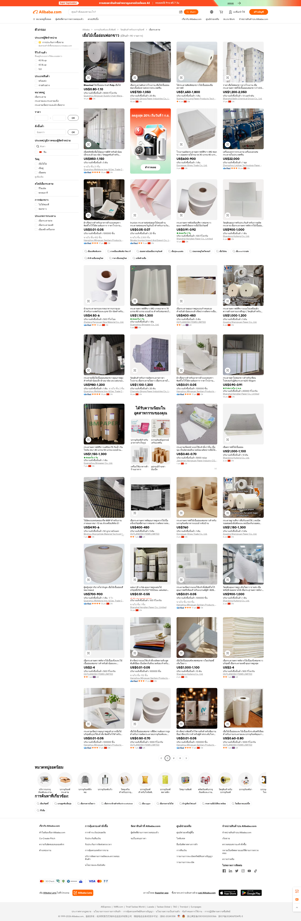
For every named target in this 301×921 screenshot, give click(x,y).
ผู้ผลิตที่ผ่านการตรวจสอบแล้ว (145, 832)
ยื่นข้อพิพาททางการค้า (187, 844)
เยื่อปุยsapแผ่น (177, 251)
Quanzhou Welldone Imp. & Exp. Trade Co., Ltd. (104, 169)
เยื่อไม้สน (223, 251)
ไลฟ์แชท (181, 838)
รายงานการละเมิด (185, 862)
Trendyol (184, 906)
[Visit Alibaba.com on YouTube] (249, 871)
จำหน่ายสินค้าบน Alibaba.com (236, 832)
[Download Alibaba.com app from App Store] (228, 893)
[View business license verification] (178, 916)
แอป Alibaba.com (207, 893)
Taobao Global (163, 906)
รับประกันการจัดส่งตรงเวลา (98, 844)
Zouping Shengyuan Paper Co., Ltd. (240, 322)
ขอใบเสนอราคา (138, 838)
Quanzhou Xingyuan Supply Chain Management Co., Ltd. (104, 95)
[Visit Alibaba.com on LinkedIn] (230, 871)
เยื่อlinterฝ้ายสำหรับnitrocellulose (118, 804)
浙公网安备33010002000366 (201, 916)
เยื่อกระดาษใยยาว (87, 804)
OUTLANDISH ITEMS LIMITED (191, 322)
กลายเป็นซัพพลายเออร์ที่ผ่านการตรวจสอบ (240, 851)
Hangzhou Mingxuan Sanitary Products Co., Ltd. (104, 240)
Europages (196, 906)
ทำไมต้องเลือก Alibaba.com (52, 832)
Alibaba (86, 29)
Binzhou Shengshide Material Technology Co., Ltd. (104, 534)
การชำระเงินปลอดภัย (95, 832)
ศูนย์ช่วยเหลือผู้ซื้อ (185, 832)
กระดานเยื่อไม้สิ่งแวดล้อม (215, 804)
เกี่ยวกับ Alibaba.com (49, 826)
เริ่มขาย (226, 838)
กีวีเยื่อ (42, 810)
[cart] (221, 12)
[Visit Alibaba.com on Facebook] (224, 871)
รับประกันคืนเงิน (93, 838)
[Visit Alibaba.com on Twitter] (237, 871)
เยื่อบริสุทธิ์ (44, 804)
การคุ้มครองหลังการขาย (96, 850)
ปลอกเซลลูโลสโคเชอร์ (201, 251)
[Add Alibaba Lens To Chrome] (82, 893)
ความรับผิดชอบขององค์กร (51, 844)
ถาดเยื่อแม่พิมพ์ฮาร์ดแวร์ (120, 251)
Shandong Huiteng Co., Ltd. (236, 236)
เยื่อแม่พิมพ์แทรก (94, 251)
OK (73, 118)
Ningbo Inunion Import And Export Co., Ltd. (150, 240)
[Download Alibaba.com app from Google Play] (251, 893)
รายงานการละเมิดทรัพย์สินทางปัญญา (195, 856)
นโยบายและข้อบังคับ (95, 865)
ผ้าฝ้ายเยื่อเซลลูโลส (95, 258)
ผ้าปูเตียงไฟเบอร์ (189, 804)
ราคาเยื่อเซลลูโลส (119, 258)
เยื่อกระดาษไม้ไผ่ (166, 804)
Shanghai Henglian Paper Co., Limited (195, 238)
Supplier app (162, 893)
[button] (181, 12)
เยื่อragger (146, 804)
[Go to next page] (186, 758)
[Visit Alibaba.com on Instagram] (243, 871)
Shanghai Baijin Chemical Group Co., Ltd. (242, 98)
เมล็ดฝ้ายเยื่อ (141, 258)
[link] (297, 891)
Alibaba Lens (49, 893)
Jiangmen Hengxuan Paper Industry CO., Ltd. (197, 460)
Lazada (150, 906)
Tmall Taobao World (135, 906)
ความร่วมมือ (228, 859)
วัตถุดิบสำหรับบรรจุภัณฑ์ (132, 29)
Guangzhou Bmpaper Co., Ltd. (144, 324)
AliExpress (106, 906)
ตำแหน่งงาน (45, 850)
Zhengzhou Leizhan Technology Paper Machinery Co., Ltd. (243, 165)
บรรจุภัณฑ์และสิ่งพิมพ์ (105, 29)
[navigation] (57, 394)
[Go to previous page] (161, 758)
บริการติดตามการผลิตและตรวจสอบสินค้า (102, 857)
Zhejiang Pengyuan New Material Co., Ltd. (104, 322)
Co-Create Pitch (47, 838)
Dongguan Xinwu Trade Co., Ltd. (192, 165)
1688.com (118, 906)
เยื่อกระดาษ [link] (154, 29)
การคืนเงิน (182, 850)
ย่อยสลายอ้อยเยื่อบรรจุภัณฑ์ (151, 251)
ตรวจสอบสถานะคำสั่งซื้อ (234, 844)
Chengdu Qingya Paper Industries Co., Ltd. (150, 98)
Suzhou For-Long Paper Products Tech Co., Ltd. (197, 98)
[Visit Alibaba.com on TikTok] (255, 871)
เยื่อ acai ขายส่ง (242, 251)
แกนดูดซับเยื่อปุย (64, 804)
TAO (175, 906)
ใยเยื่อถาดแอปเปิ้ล (242, 804)
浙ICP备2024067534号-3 (230, 916)
